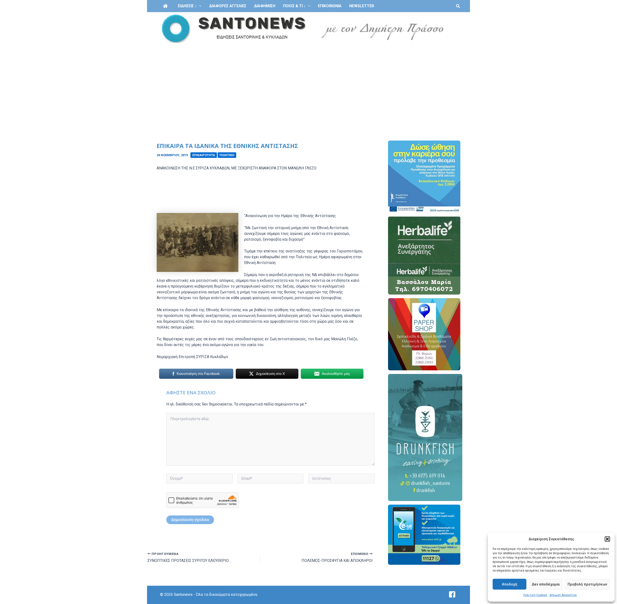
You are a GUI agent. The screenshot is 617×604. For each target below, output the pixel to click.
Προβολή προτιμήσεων (587, 584)
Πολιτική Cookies (535, 595)
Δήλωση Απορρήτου (563, 595)
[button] (607, 539)
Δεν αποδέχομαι (546, 584)
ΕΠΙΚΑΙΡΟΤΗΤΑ (203, 155)
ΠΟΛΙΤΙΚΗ (227, 155)
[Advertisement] (308, 81)
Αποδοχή (509, 584)
